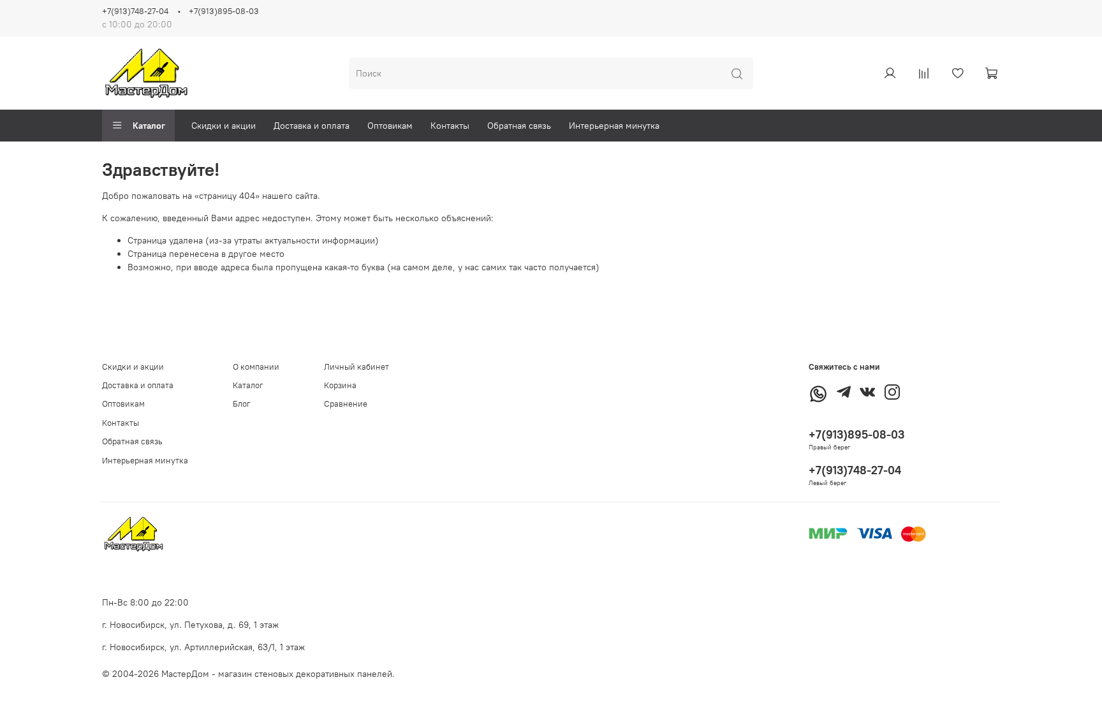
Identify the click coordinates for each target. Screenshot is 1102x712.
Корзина (340, 385)
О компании (256, 367)
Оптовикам (390, 125)
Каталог (149, 125)
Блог (242, 404)
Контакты (449, 125)
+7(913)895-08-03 (224, 11)
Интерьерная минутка (614, 125)
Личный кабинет (356, 367)
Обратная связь (519, 125)
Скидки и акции (223, 125)
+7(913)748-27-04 (135, 11)
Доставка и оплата (311, 125)
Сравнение (345, 404)
